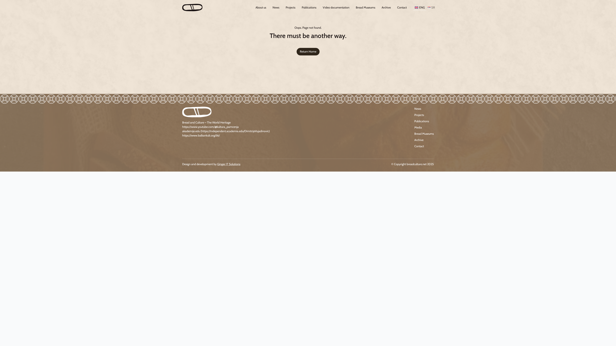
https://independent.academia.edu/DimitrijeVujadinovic (235, 131)
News (276, 7)
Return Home (308, 51)
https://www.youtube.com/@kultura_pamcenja (210, 127)
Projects (290, 7)
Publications (309, 7)
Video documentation (336, 7)
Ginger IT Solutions (228, 164)
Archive (386, 7)
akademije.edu (191, 131)
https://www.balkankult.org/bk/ (201, 135)
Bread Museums (365, 7)
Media (418, 127)
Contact (402, 7)
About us (261, 7)
